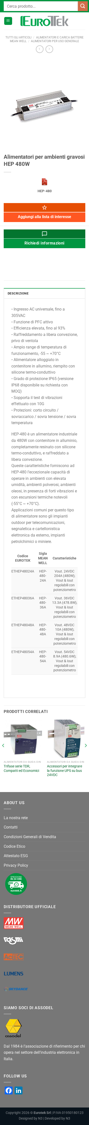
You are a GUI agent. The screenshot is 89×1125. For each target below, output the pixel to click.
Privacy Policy (16, 865)
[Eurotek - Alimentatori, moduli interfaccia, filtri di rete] (44, 21)
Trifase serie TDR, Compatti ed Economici (21, 768)
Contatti (11, 827)
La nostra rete (16, 817)
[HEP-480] (44, 182)
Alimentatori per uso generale (55, 41)
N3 (40, 1118)
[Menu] (8, 21)
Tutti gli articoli (18, 37)
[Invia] (83, 6)
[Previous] (3, 755)
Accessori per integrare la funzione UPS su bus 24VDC (64, 770)
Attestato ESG (16, 855)
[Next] (85, 755)
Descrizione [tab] (18, 293)
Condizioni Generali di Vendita (30, 836)
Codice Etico (14, 846)
